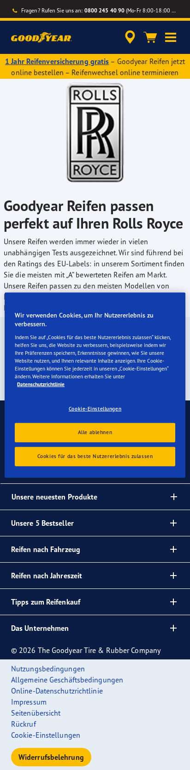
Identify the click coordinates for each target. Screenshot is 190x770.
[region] (95, 384)
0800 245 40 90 (104, 10)
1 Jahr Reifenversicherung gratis (57, 61)
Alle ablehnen (95, 432)
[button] (170, 37)
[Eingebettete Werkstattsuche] (130, 37)
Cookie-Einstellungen (95, 409)
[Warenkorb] (150, 37)
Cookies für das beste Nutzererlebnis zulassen (95, 456)
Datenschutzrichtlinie (41, 384)
